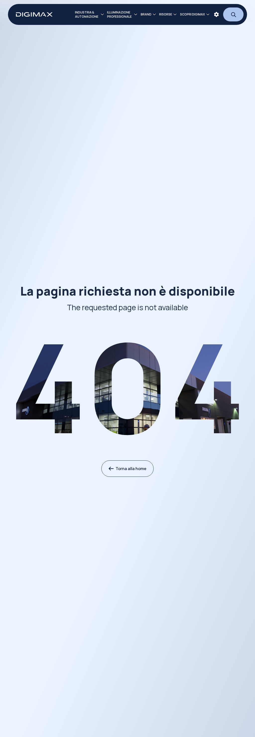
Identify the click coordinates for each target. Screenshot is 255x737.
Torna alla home (131, 468)
